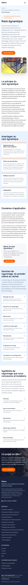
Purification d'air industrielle (8, 524)
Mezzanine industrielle (7, 509)
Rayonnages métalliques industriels (10, 10)
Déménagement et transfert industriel (11, 519)
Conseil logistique (5, 540)
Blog (2, 556)
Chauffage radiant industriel (8, 527)
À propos (3, 548)
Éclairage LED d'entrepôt (7, 522)
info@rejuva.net (5, 578)
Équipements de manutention (8, 535)
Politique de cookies (6, 568)
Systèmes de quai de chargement (9, 514)
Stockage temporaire (6, 517)
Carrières (3, 553)
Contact (3, 551)
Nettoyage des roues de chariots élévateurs (12, 529)
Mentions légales (5, 565)
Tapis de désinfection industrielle (9, 532)
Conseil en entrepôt (6, 537)
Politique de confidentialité (8, 563)
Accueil (3, 8)
